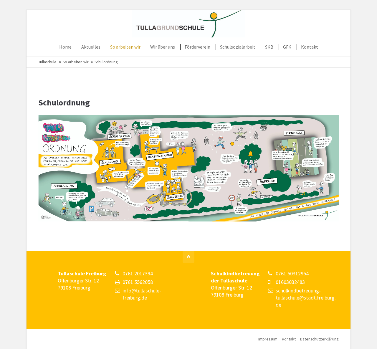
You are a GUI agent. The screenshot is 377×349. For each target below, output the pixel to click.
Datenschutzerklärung (319, 339)
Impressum (267, 339)
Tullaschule (47, 61)
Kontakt (289, 339)
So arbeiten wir (75, 61)
